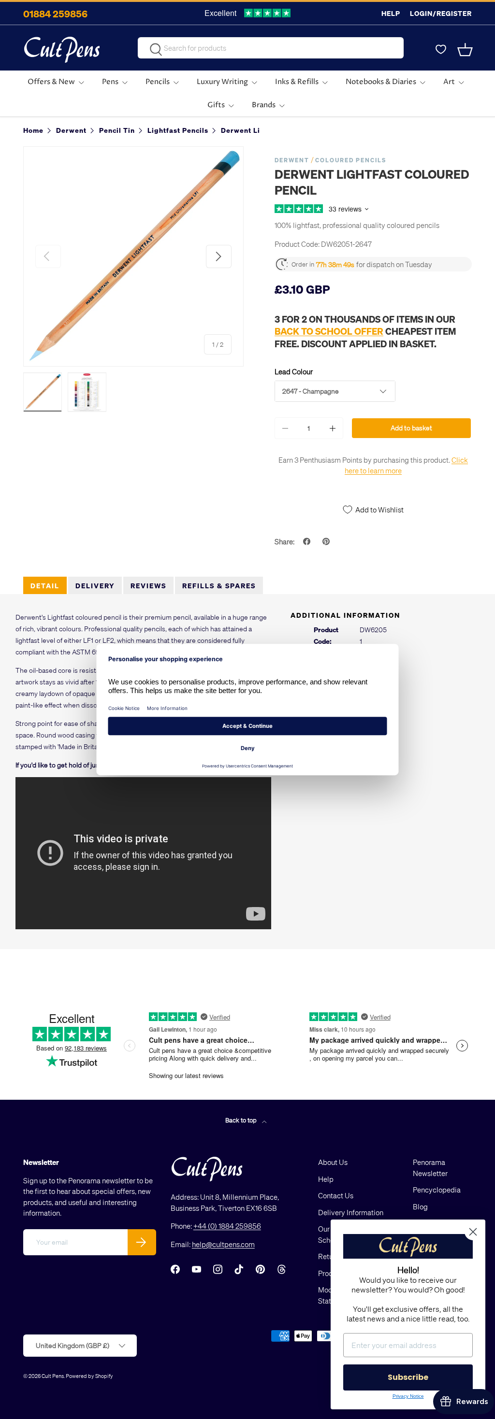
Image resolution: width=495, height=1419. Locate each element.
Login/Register (441, 13)
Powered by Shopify (89, 1375)
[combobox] (271, 47)
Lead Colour (294, 371)
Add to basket (411, 428)
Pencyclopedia (437, 1189)
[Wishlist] (441, 50)
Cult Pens (53, 1375)
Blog (420, 1206)
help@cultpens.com (223, 1244)
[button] (466, 49)
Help (390, 13)
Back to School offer (329, 331)
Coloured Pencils (350, 160)
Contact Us (335, 1195)
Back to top (241, 1120)
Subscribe (408, 1377)
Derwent (292, 160)
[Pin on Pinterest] (327, 541)
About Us (333, 1162)
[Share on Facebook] (308, 541)
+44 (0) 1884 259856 (227, 1226)
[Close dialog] (473, 1231)
